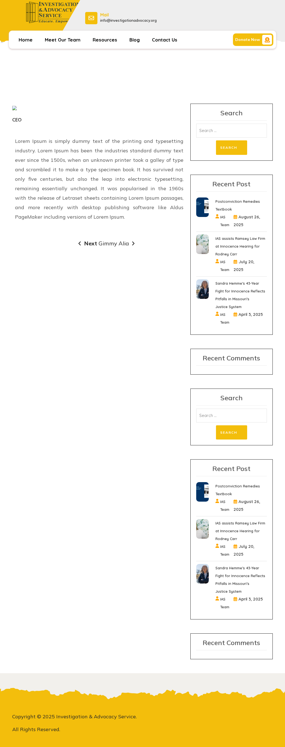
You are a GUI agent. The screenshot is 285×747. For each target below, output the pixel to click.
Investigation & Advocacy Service (42, 27)
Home (26, 40)
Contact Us (164, 40)
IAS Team (224, 221)
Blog (134, 40)
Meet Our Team (62, 40)
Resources (105, 40)
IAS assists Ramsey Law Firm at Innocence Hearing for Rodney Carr (240, 246)
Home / (120, 81)
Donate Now (247, 39)
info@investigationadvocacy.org (128, 20)
